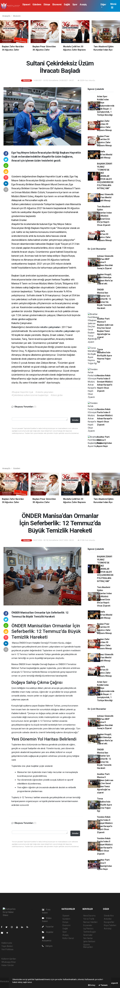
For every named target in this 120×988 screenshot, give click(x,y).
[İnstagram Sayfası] (13, 927)
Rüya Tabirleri (110, 925)
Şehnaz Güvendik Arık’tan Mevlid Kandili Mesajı (105, 197)
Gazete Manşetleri (88, 946)
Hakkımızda (6, 943)
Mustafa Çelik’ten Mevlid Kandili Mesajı (104, 154)
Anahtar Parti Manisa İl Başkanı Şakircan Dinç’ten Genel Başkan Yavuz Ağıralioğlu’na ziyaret (105, 328)
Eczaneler (87, 925)
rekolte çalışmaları (50, 327)
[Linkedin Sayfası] (23, 927)
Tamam (104, 985)
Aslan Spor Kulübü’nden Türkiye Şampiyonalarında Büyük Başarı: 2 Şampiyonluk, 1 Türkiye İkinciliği (105, 105)
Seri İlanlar (88, 938)
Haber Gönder (7, 965)
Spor (74, 4)
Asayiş (83, 4)
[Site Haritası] (3, 933)
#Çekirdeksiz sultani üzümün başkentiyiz (30, 395)
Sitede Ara (108, 915)
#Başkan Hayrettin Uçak (22, 392)
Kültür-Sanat (68, 938)
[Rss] (28, 927)
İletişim (48, 946)
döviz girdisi (18, 319)
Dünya (47, 4)
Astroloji (107, 928)
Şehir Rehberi (89, 941)
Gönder (75, 420)
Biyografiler (109, 922)
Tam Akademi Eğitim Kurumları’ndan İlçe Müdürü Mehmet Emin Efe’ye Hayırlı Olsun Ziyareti (104, 215)
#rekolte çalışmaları (44, 392)
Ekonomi (56, 4)
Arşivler (49, 932)
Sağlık (67, 4)
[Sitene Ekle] (8, 933)
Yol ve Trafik (88, 919)
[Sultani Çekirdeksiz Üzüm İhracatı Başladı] (42, 116)
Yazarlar (49, 926)
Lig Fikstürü (88, 928)
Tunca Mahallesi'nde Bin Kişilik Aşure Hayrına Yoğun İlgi (104, 355)
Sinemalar (87, 935)
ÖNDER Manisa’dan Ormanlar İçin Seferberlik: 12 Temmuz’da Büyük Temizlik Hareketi (104, 298)
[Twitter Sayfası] (8, 927)
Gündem (36, 4)
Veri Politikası (7, 949)
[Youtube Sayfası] (18, 927)
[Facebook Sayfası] (3, 927)
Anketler (108, 919)
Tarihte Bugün (89, 932)
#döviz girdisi (56, 395)
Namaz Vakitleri (90, 922)
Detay (92, 985)
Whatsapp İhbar (8, 962)
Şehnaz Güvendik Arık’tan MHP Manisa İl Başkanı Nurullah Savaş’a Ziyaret (105, 262)
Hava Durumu (89, 915)
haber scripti (5, 984)
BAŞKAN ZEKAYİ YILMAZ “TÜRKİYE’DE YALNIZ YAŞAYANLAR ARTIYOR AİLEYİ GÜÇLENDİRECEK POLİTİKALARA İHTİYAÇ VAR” (105, 176)
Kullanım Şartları (8, 959)
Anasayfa (6, 16)
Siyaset (26, 4)
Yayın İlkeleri (7, 946)
